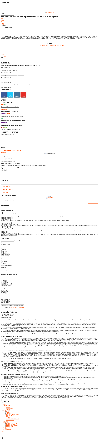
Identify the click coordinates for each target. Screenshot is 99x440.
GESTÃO (8, 409)
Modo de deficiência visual (7, 217)
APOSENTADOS (10, 420)
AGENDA (5, 428)
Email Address (4, 169)
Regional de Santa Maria (8, 189)
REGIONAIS (6, 422)
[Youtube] (3, 177)
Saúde (5, 127)
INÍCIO (4, 404)
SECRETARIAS (6, 410)
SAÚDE (8, 412)
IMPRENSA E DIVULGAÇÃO (12, 414)
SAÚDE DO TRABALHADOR (12, 419)
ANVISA (8, 417)
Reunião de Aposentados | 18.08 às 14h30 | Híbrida (13, 80)
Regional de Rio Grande (8, 186)
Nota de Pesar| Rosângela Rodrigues (11, 129)
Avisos (2, 104)
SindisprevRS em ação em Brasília (9, 70)
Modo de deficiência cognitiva (7, 222)
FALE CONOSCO (7, 429)
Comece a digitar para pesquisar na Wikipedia (24, 240)
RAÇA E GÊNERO (10, 415)
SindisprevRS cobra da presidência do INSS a (13, 120)
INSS (2, 18)
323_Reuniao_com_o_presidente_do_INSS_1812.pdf (51, 45)
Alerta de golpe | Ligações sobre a (10, 111)
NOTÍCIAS (5, 421)
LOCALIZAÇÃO (9, 408)
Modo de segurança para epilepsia (8, 212)
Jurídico (5, 109)
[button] (1, 242)
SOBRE (8, 407)
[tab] (49, 183)
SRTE (7, 416)
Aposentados (4, 113)
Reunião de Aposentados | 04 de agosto (12, 125)
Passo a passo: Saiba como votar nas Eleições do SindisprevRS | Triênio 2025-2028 (21, 65)
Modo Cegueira (4, 231)
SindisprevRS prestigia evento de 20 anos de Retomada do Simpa (16, 84)
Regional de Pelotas (7, 182)
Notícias (2, 20)
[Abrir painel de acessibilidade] (1, 400)
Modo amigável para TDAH (7, 226)
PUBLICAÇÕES (6, 427)
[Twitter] (3, 176)
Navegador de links (5, 302)
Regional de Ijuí (6, 192)
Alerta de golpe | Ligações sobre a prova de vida (12, 75)
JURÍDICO (8, 413)
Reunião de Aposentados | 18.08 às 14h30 (12, 116)
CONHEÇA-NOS (7, 405)
